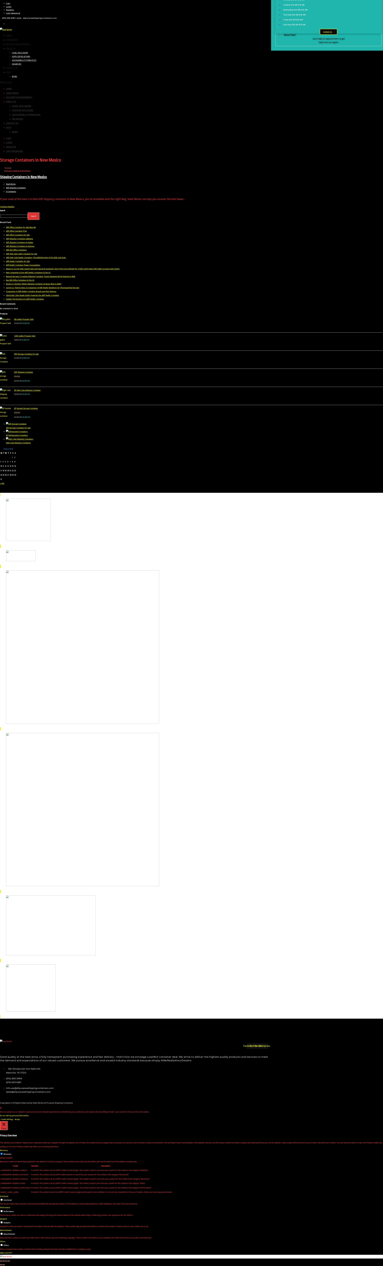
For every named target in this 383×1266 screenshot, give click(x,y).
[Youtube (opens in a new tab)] (7, 24)
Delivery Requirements (19, 97)
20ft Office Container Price (16, 231)
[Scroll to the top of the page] (1, 1108)
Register (10, 10)
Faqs (8, 127)
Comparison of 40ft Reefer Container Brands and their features (31, 291)
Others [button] (2, 1241)
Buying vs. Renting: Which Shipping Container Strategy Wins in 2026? (33, 284)
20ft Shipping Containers (16, 188)
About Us (11, 101)
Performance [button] (5, 1207)
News (15, 132)
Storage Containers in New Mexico (18, 171)
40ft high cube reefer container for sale (21, 254)
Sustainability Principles (26, 114)
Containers (12, 93)
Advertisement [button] (6, 1230)
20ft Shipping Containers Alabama (19, 239)
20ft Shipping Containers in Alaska (19, 242)
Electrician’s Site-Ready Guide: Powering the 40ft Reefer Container (32, 295)
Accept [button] (17, 1119)
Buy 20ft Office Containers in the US (20, 280)
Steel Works (11, 184)
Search (2, 210)
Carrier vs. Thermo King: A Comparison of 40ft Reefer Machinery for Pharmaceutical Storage (42, 288)
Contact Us (12, 123)
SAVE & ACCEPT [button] (6, 1253)
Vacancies (17, 119)
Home (9, 89)
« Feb (2, 483)
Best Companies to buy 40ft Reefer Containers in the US (28, 272)
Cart (8, 3)
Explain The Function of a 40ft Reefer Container (25, 299)
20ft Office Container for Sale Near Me (21, 227)
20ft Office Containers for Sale (18, 235)
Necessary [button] (4, 1150)
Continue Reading (8, 207)
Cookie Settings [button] (7, 1119)
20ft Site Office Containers (16, 250)
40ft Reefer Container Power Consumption (23, 265)
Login (9, 7)
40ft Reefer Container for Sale (18, 261)
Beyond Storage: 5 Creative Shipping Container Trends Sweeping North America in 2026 (40, 276)
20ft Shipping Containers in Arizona (20, 246)
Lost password (13, 13)
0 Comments (11, 191)
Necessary (7, 1154)
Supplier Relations (22, 110)
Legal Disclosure (21, 106)
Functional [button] (4, 1196)
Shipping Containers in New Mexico (23, 177)
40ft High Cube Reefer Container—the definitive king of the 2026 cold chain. (36, 257)
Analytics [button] (3, 1219)
